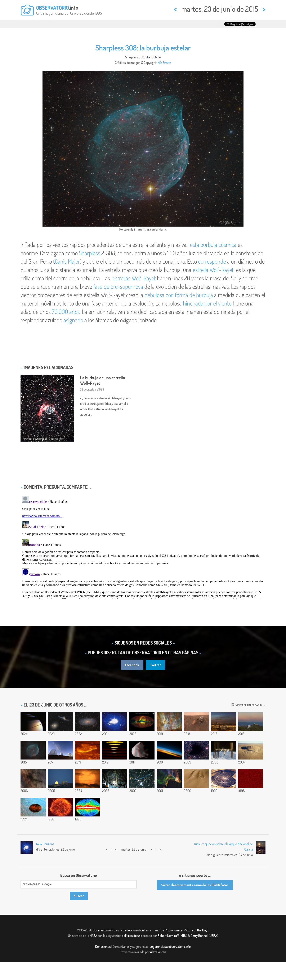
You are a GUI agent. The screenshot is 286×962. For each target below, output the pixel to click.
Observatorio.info (104, 930)
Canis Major (67, 261)
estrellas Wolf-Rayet (134, 278)
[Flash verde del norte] (114, 750)
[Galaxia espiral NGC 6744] (87, 721)
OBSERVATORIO (52, 7)
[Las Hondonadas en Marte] (196, 778)
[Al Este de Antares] (33, 778)
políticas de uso (132, 936)
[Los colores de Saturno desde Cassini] (33, 721)
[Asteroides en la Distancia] (142, 778)
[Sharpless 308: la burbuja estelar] (33, 750)
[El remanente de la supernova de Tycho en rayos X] (60, 807)
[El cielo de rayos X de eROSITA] (142, 721)
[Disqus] (143, 546)
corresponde (212, 261)
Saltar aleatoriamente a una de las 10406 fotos (195, 885)
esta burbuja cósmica (213, 244)
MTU (183, 936)
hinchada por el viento (207, 303)
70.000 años (66, 311)
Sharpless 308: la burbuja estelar (143, 47)
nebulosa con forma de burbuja (178, 295)
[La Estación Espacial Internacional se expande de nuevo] (223, 750)
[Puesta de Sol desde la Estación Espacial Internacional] (169, 750)
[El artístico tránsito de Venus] (87, 778)
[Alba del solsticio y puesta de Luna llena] (250, 721)
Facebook (132, 665)
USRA (213, 936)
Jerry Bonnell (199, 936)
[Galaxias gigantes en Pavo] (60, 721)
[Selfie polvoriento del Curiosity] (196, 721)
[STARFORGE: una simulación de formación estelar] (114, 721)
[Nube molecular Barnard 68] (196, 750)
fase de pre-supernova (118, 286)
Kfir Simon (164, 63)
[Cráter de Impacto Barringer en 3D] (250, 750)
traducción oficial (134, 930)
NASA (93, 936)
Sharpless (89, 253)
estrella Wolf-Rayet (213, 269)
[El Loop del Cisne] (169, 778)
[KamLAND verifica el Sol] (114, 778)
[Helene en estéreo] (142, 750)
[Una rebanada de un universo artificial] (250, 778)
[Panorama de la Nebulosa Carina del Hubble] (169, 721)
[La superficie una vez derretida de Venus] (87, 750)
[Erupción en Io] (33, 807)
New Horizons (45, 844)
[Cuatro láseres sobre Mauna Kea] (60, 750)
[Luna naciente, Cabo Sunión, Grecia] (60, 778)
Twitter (155, 665)
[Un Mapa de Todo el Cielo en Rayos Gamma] (87, 807)
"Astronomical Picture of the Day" (186, 930)
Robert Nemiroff (168, 936)
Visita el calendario (248, 705)
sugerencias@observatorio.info (170, 946)
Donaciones (103, 946)
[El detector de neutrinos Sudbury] (223, 778)
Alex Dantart (158, 952)
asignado (73, 320)
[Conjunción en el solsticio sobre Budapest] (223, 721)
